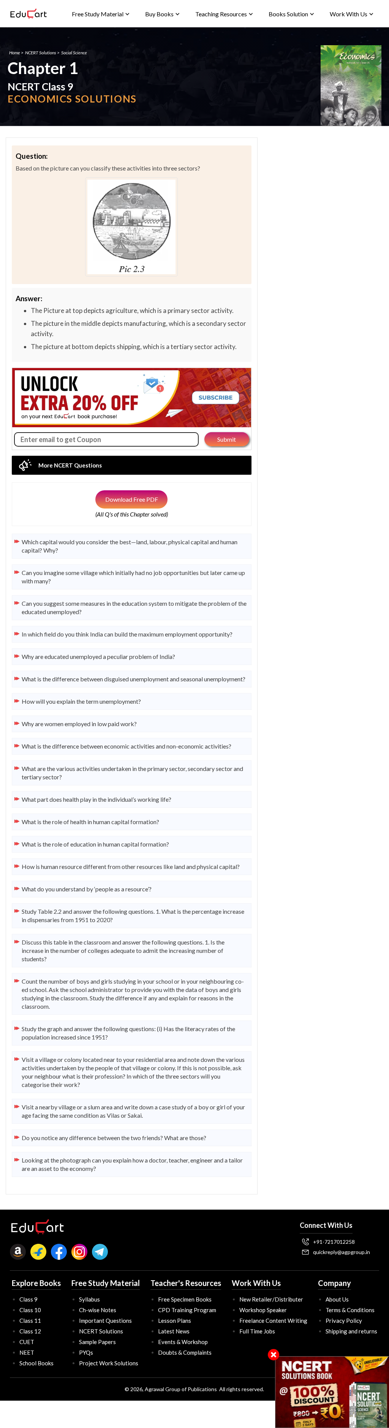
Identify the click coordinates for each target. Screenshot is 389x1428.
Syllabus (89, 1299)
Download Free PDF (131, 499)
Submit (226, 439)
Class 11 (30, 1320)
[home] (28, 13)
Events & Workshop (183, 1341)
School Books (36, 1363)
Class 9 (28, 1299)
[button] (101, 14)
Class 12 (30, 1331)
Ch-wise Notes (97, 1309)
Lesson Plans (174, 1320)
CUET (26, 1341)
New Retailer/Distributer (271, 1299)
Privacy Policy (344, 1320)
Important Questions (105, 1320)
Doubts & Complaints (185, 1352)
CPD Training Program (187, 1309)
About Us (337, 1299)
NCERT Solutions (40, 52)
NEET (26, 1352)
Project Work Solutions (108, 1363)
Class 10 (30, 1309)
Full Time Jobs (257, 1331)
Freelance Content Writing (273, 1320)
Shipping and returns (351, 1331)
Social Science (74, 52)
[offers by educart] (332, 1392)
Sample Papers (97, 1341)
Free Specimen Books (185, 1299)
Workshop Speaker (263, 1309)
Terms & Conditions (350, 1309)
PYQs (86, 1352)
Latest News (174, 1331)
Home (14, 52)
